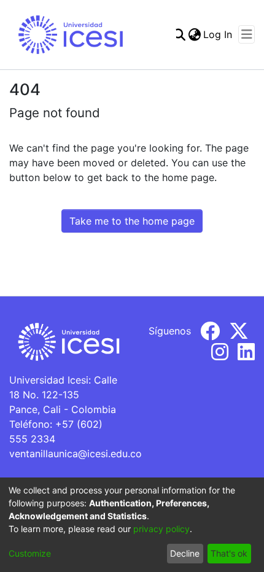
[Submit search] (179, 34)
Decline (185, 553)
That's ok (229, 553)
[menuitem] (194, 34)
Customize (30, 553)
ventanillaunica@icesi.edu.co (75, 453)
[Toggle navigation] (246, 34)
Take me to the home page (132, 221)
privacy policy (161, 529)
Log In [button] (218, 34)
